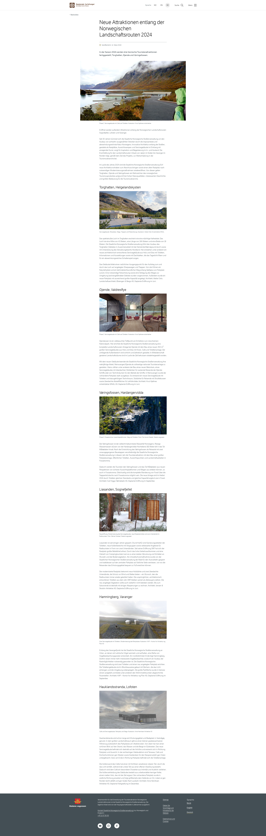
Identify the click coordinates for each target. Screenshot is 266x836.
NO (155, 5)
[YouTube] (100, 826)
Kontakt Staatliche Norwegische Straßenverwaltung (115, 811)
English (189, 808)
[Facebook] (116, 826)
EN (162, 5)
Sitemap (166, 800)
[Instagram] (108, 826)
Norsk (189, 803)
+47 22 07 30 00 (103, 816)
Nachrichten (74, 15)
